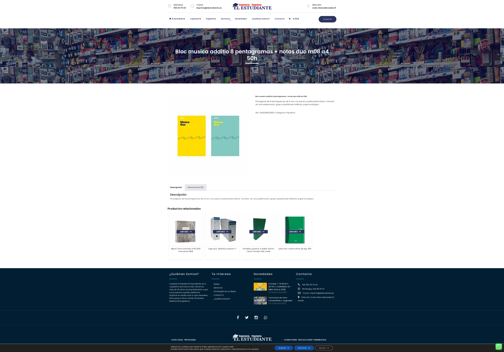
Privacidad (190, 339)
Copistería (195, 18)
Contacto (279, 18)
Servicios (225, 18)
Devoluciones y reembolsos (312, 339)
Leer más (184, 231)
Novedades (241, 18)
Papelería (211, 18)
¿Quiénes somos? (260, 18)
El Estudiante (178, 18)
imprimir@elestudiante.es (322, 293)
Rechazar (302, 348)
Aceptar (282, 348)
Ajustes (322, 348)
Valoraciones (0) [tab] (195, 187)
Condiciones (290, 339)
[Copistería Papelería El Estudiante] (252, 6)
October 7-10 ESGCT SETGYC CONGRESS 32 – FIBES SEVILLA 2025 (280, 286)
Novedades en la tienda (225, 291)
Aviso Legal (177, 339)
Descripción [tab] (176, 187)
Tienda (216, 284)
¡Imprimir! (327, 19)
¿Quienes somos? (222, 299)
